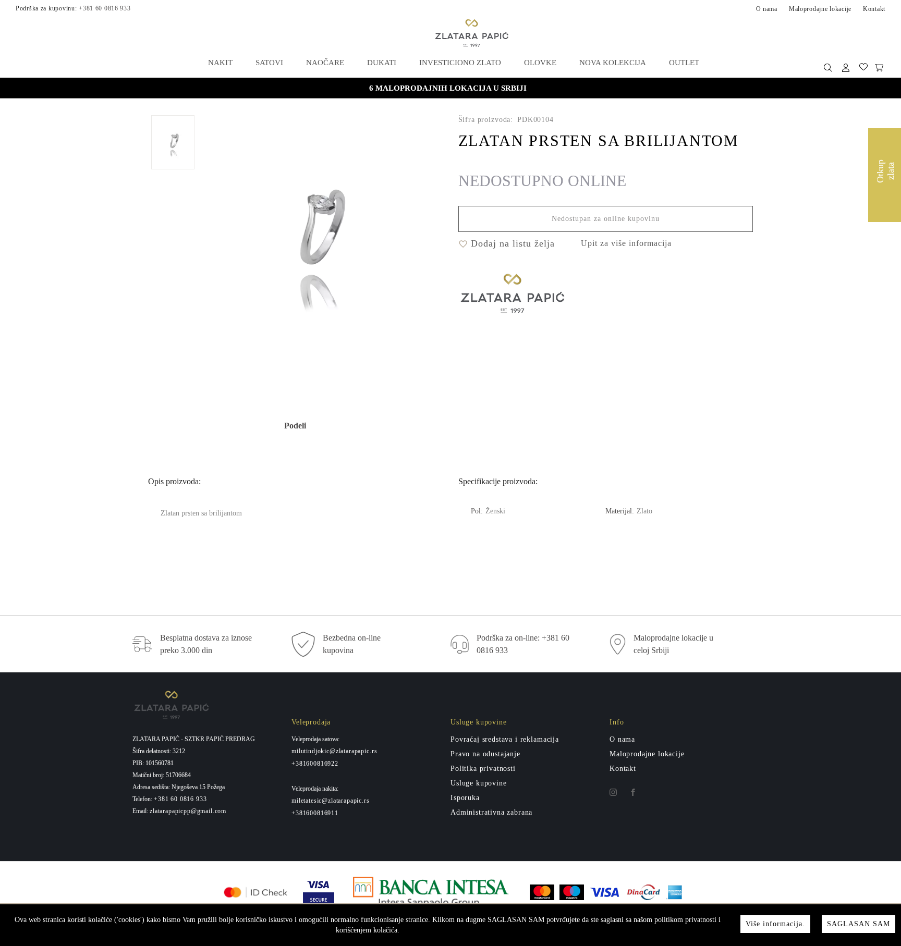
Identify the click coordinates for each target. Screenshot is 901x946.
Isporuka (465, 798)
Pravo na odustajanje (485, 754)
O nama (766, 9)
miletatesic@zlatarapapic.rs (330, 800)
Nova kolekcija (612, 62)
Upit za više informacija (626, 243)
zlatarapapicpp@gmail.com (188, 811)
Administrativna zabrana (491, 812)
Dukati (381, 62)
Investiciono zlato (460, 62)
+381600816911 (314, 813)
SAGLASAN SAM (858, 924)
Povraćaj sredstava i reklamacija (505, 739)
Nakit (220, 62)
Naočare (325, 62)
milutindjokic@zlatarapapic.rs (334, 751)
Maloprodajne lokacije (820, 9)
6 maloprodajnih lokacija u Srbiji (448, 88)
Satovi (269, 62)
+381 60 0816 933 (105, 8)
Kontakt (874, 9)
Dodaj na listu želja (511, 243)
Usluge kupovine (479, 783)
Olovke (540, 62)
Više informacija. (775, 924)
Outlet (684, 62)
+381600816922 (314, 763)
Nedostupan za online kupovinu (606, 219)
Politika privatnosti (483, 768)
